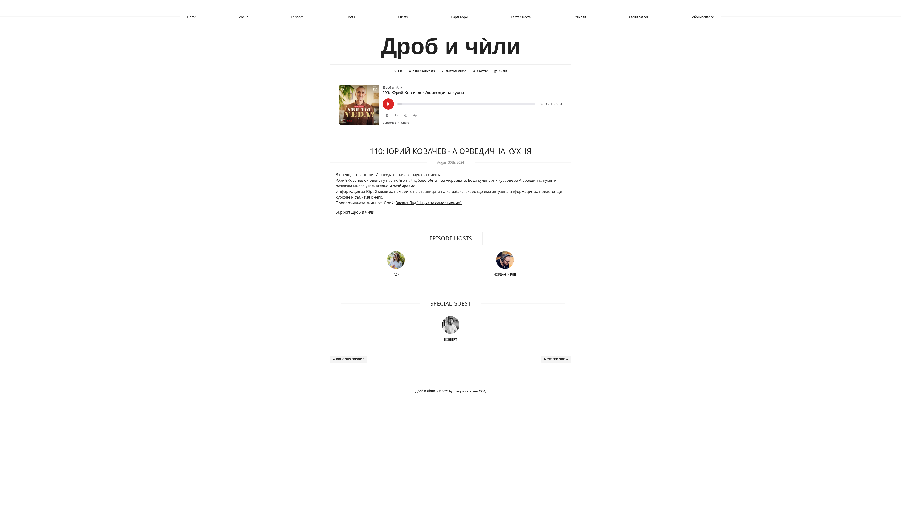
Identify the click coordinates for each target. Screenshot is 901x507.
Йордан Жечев (505, 274)
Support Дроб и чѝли (355, 212)
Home (191, 17)
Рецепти (580, 17)
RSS (400, 71)
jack (396, 274)
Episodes (297, 17)
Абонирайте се (703, 17)
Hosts (351, 17)
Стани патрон (639, 17)
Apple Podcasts (424, 71)
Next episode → (556, 359)
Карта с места (521, 17)
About (243, 17)
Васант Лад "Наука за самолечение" (429, 202)
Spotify (482, 71)
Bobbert (450, 339)
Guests (403, 17)
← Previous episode (348, 359)
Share (503, 71)
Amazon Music (455, 71)
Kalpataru (455, 191)
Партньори (459, 17)
